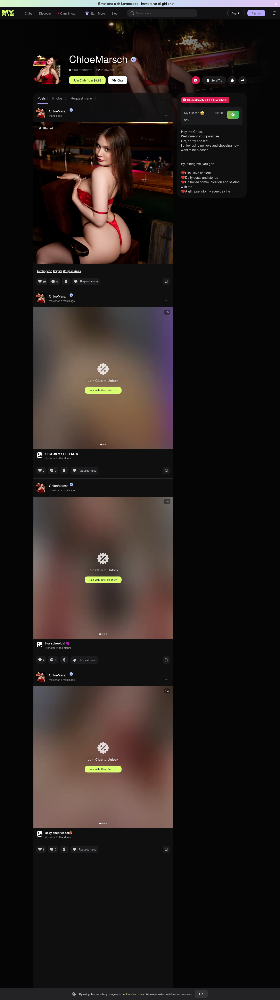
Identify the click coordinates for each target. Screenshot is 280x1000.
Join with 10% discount (103, 390)
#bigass (68, 271)
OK (201, 994)
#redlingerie (44, 271)
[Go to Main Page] (8, 13)
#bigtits (57, 271)
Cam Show (67, 13)
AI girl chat (166, 3)
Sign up (256, 13)
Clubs (28, 13)
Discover (45, 13)
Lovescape (129, 3)
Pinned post (55, 115)
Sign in (236, 13)
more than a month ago (62, 300)
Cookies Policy (135, 994)
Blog (114, 13)
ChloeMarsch (58, 111)
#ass (77, 271)
